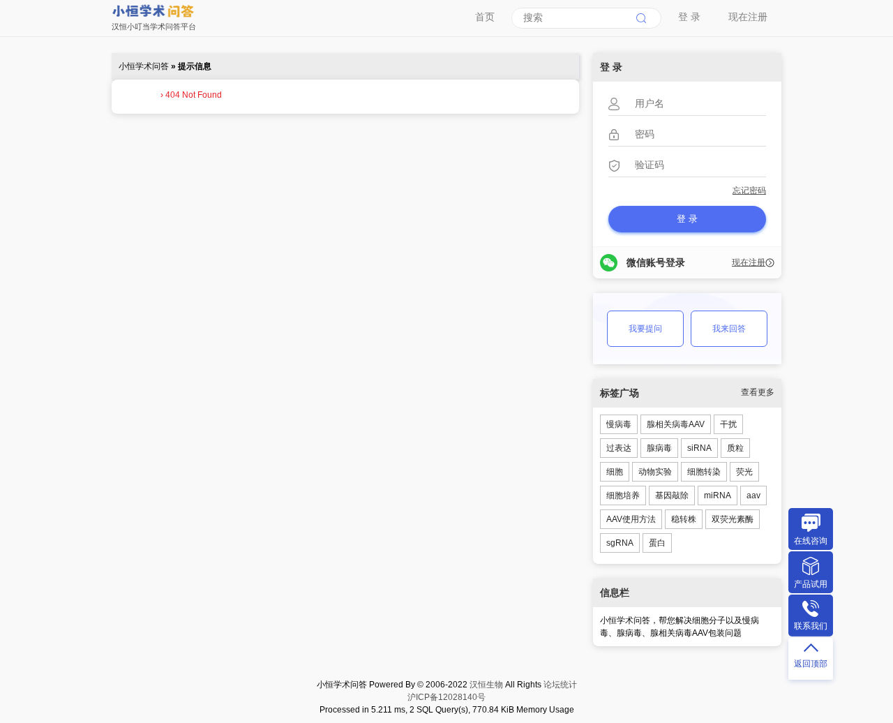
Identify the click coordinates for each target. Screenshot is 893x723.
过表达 (618, 448)
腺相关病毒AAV (676, 424)
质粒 (735, 448)
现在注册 (747, 16)
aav (753, 495)
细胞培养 (623, 495)
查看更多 (757, 392)
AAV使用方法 (631, 519)
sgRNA (619, 543)
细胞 (614, 472)
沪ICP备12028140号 (446, 697)
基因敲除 (672, 495)
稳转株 (683, 519)
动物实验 (655, 472)
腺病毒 (659, 448)
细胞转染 (704, 472)
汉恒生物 (486, 685)
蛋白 (657, 543)
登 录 (689, 16)
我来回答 (729, 329)
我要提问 (645, 329)
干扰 (728, 424)
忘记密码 (749, 190)
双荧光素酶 (732, 519)
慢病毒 (618, 424)
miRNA (717, 495)
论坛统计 (560, 685)
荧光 (744, 472)
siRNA (699, 448)
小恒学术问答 (144, 66)
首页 (485, 16)
